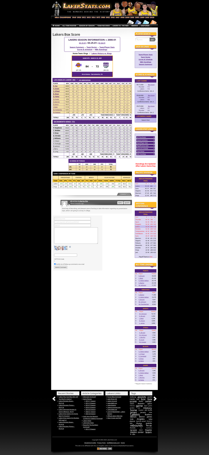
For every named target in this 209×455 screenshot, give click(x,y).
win (133, 434)
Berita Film (84, 201)
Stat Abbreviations (85, 80)
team (148, 432)
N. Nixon (142, 321)
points (149, 423)
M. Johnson (142, 285)
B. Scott (141, 340)
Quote (127, 203)
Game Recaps (87, 399)
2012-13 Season (91, 403)
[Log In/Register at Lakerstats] (130, 23)
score (133, 430)
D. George (56, 102)
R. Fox (55, 86)
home (133, 410)
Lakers (135, 414)
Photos (139, 423)
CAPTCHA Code (59, 259)
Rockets (133, 428)
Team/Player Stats (107, 47)
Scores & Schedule (84, 49)
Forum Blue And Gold (114, 397)
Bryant (141, 401)
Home (123, 443)
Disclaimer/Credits (90, 443)
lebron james (145, 416)
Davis (132, 403)
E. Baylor (141, 283)
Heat (138, 408)
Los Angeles (137, 419)
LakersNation (111, 405)
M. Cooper (142, 342)
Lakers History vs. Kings (101, 53)
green (150, 406)
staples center (137, 432)
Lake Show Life (112, 399)
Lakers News (87, 421)
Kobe (150, 412)
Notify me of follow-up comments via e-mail (70, 264)
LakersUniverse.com (114, 407)
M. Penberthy (57, 110)
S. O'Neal (141, 354)
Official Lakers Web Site (114, 416)
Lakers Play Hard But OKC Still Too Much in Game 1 (68, 398)
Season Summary (77, 47)
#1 (71, 201)
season (141, 430)
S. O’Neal (56, 91)
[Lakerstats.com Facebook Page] (138, 23)
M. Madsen (56, 112)
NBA (131, 423)
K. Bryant (142, 276)
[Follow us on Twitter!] (145, 23)
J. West (141, 278)
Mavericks (149, 421)
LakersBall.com (112, 403)
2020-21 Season (91, 412)
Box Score (151, 85)
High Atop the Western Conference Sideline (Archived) (93, 417)
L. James (142, 323)
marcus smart (141, 421)
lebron (133, 416)
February (132, 405)
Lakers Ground (112, 401)
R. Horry (56, 104)
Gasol (145, 406)
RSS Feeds (103, 449)
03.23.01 (82, 43)
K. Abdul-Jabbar (144, 281)
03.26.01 (101, 43)
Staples (148, 429)
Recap (149, 425)
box (143, 399)
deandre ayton (145, 403)
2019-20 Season (91, 409)
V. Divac (141, 359)
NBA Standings (101, 49)
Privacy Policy (101, 443)
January (143, 412)
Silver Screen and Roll (114, 418)
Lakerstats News (88, 423)
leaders (148, 414)
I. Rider (55, 107)
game (139, 406)
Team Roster (92, 47)
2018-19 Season (91, 407)
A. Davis (141, 361)
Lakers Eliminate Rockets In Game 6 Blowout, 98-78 (67, 411)
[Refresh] (70, 247)
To (130, 434)
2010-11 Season (91, 401)
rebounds (136, 425)
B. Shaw (56, 94)
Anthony (133, 397)
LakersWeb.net (112, 409)
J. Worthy (142, 337)
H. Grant (56, 89)
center (148, 401)
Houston (140, 410)
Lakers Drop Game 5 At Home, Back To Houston (68, 415)
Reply (120, 203)
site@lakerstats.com (113, 443)
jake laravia (148, 410)
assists (141, 397)
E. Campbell (142, 356)
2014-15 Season (91, 405)
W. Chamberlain (144, 304)
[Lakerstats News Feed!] (153, 23)
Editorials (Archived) (89, 397)
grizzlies (132, 408)
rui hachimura (146, 428)
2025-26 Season (91, 414)
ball (138, 399)
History (147, 408)
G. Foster (56, 99)
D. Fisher (56, 97)
